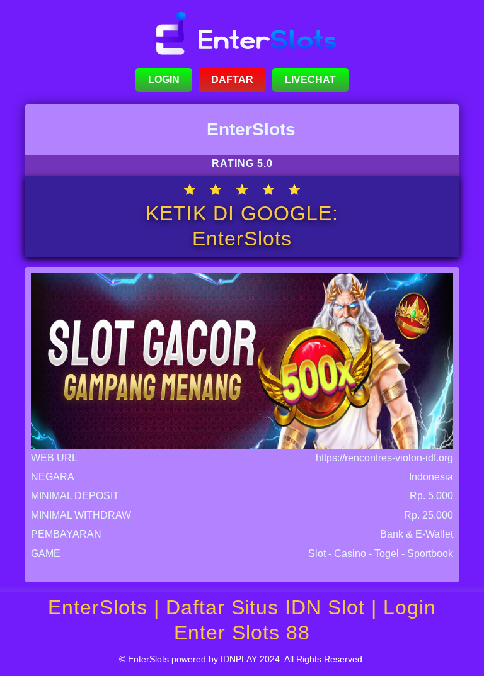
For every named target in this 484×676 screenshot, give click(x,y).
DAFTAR (232, 79)
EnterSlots (148, 659)
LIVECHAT (310, 79)
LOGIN (164, 79)
